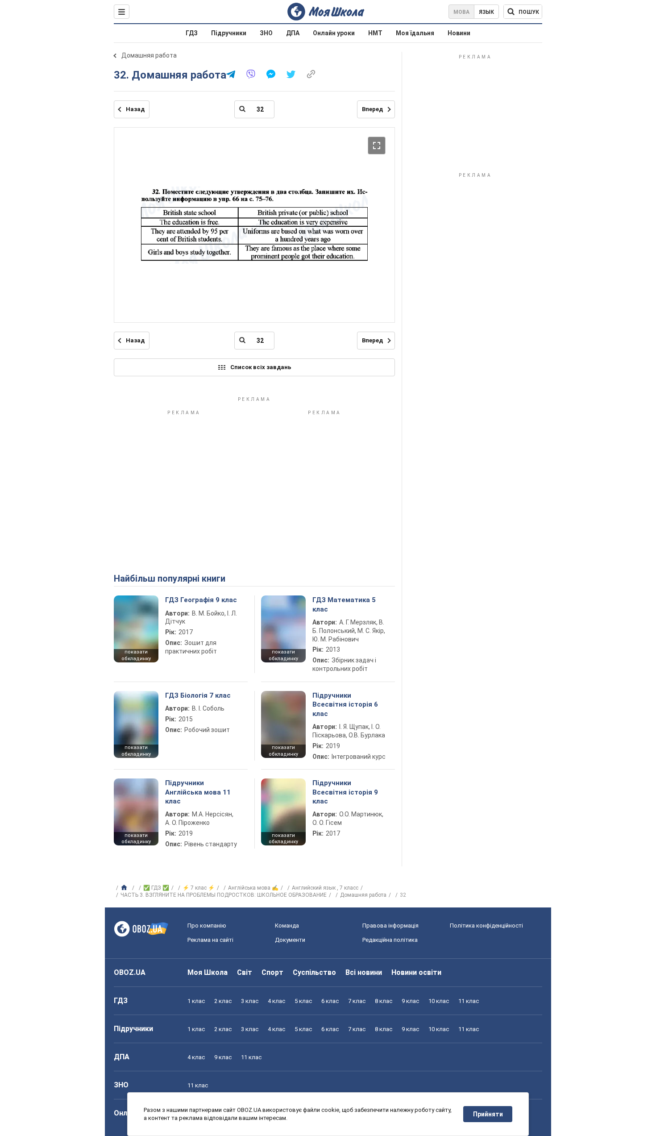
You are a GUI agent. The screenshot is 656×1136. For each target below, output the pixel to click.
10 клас (438, 1001)
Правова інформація (390, 925)
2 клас (223, 1001)
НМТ (375, 33)
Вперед (372, 109)
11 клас (468, 1001)
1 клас (196, 1001)
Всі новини (363, 972)
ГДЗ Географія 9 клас (201, 600)
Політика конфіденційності (486, 925)
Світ (244, 972)
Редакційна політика (390, 939)
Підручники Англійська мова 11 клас (198, 792)
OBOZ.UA (129, 972)
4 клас (276, 1001)
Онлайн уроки (334, 33)
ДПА (292, 33)
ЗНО (266, 33)
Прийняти (488, 1114)
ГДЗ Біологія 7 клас (198, 695)
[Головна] (125, 887)
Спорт (272, 972)
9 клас (410, 1001)
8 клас (383, 1001)
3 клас (249, 1001)
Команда (287, 925)
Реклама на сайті (210, 939)
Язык (486, 12)
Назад (135, 109)
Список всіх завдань (260, 367)
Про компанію (206, 925)
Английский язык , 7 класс (325, 888)
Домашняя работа (149, 55)
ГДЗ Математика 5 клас (344, 604)
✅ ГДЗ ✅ (156, 888)
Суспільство (314, 972)
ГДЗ (192, 33)
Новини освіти (416, 972)
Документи (290, 939)
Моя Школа (207, 972)
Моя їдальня (415, 33)
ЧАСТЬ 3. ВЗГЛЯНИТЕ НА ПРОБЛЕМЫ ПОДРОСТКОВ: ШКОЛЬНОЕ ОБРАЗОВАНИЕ (223, 895)
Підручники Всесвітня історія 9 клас (345, 792)
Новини (459, 33)
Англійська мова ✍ (253, 888)
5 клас (303, 1001)
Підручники (228, 33)
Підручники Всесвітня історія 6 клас (345, 704)
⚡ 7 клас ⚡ (199, 888)
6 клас (330, 1001)
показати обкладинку (136, 655)
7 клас (356, 1001)
